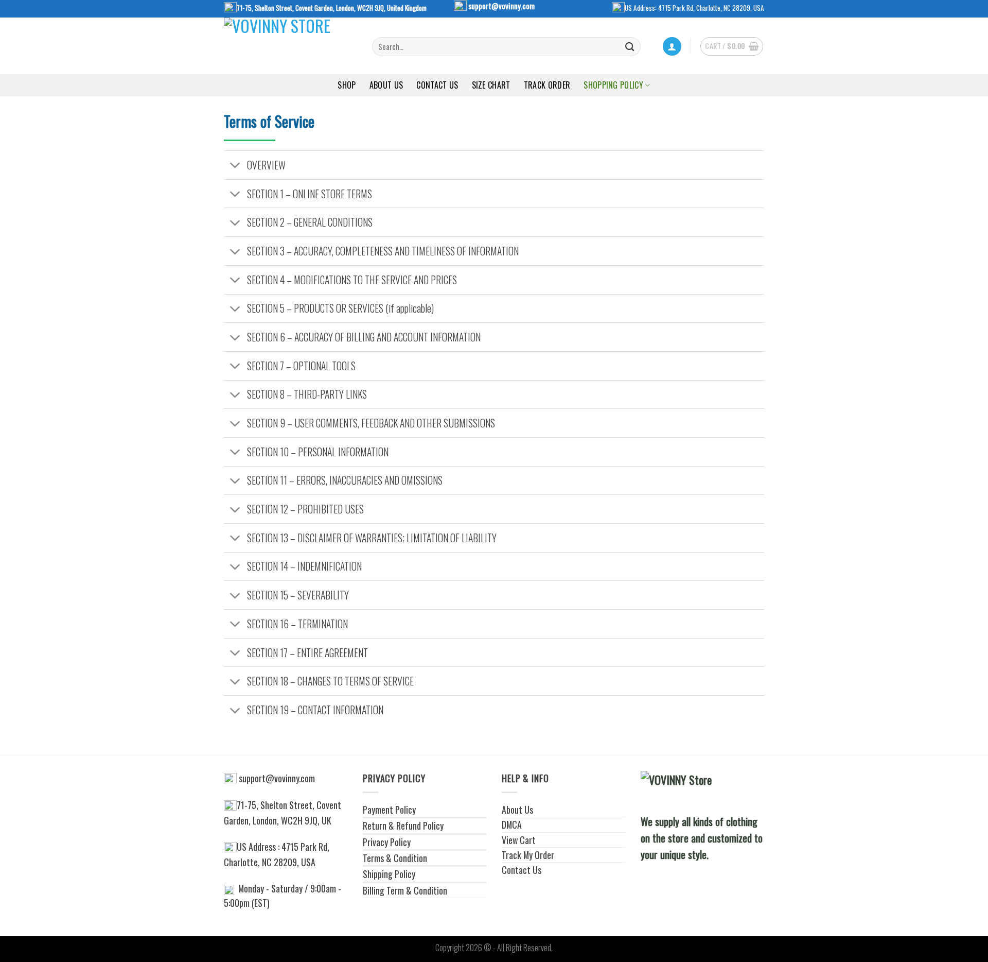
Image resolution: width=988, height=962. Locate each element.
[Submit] (630, 46)
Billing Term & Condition (405, 890)
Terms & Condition (395, 858)
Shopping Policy (613, 85)
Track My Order (528, 855)
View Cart (519, 840)
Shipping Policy (389, 874)
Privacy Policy (387, 842)
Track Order (547, 85)
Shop (347, 85)
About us (386, 85)
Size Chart (491, 85)
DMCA (512, 824)
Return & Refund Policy (403, 825)
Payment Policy (389, 809)
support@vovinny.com (501, 5)
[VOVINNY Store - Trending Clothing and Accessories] (290, 46)
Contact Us (437, 85)
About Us (517, 809)
